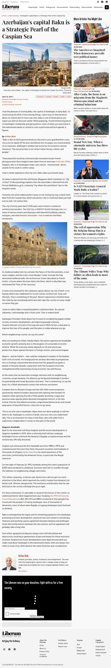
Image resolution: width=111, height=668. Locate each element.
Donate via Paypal (37, 617)
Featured (18, 104)
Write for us (24, 2)
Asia (78, 644)
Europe (20, 99)
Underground (50, 7)
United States (7, 102)
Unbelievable (98, 7)
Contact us (14, 2)
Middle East (81, 650)
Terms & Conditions (43, 655)
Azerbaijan (13, 99)
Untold (41, 7)
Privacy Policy (44, 651)
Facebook (40, 96)
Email (69, 96)
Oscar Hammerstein (81, 91)
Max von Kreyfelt (101, 181)
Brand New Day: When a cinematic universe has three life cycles (91, 145)
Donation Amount (37, 594)
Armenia (5, 99)
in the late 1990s (63, 161)
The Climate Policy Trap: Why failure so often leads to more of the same (91, 275)
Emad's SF (91, 136)
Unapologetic (33, 7)
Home (4, 16)
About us (5, 2)
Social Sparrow (58, 665)
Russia (25, 99)
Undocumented (86, 7)
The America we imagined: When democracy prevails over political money (89, 53)
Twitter (62, 96)
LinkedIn (48, 96)
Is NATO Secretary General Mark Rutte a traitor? (90, 187)
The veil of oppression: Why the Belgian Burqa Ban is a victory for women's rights (90, 230)
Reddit (56, 96)
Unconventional (62, 7)
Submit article (63, 643)
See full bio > (23, 571)
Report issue (62, 646)
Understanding (74, 7)
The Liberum (101, 44)
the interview (31, 452)
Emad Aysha (102, 136)
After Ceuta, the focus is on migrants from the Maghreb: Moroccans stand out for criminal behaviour (91, 99)
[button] (107, 7)
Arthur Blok (23, 555)
